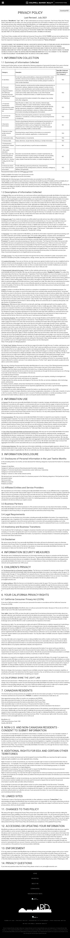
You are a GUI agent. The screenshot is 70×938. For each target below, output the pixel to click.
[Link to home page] (39, 2)
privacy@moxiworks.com (8, 579)
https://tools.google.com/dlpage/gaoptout (13, 341)
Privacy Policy (22, 920)
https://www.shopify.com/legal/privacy (36, 248)
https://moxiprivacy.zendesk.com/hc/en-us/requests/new (25, 626)
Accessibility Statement (38, 920)
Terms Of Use (9, 920)
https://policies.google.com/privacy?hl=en (56, 338)
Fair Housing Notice (58, 920)
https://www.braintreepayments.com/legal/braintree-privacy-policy (20, 252)
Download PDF (64, 10)
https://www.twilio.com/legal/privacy (48, 428)
